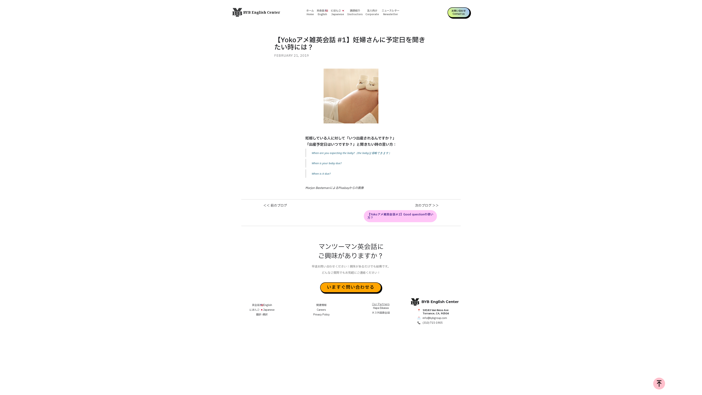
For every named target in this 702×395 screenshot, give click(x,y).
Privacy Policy (321, 315)
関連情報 (321, 305)
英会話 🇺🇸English (322, 12)
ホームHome (310, 12)
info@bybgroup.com (435, 318)
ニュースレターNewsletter (390, 12)
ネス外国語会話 (381, 313)
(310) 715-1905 (433, 323)
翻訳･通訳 (262, 315)
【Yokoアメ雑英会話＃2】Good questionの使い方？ (400, 216)
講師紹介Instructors (355, 12)
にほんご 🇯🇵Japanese (338, 12)
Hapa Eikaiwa (381, 308)
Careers (321, 310)
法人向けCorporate (372, 12)
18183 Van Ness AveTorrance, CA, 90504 (436, 312)
